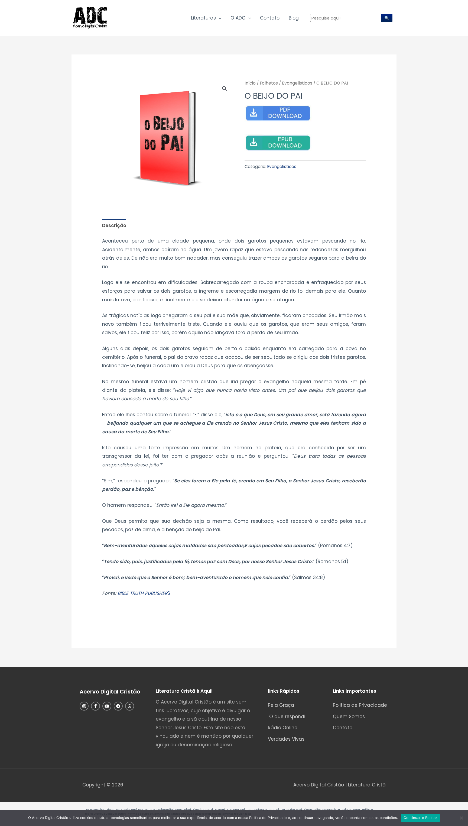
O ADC (237, 18)
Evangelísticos (297, 83)
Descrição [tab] (114, 225)
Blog (294, 18)
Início (250, 83)
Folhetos (269, 83)
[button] (224, 88)
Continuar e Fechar (420, 817)
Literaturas (203, 18)
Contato (270, 18)
